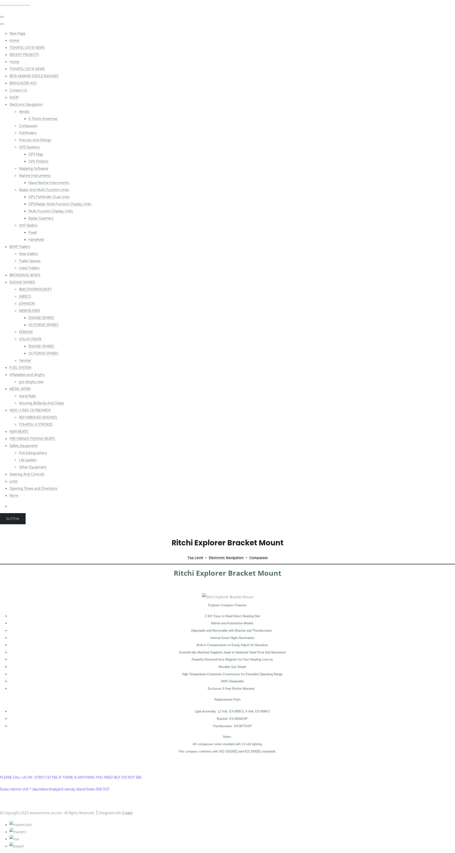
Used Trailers (29, 267)
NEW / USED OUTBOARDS (30, 410)
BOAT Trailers (19, 246)
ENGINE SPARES (22, 282)
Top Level (195, 557)
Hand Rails (27, 395)
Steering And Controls (26, 474)
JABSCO (25, 296)
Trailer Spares (30, 260)
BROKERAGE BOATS (24, 275)
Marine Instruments (34, 175)
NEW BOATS (18, 431)
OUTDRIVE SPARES (43, 324)
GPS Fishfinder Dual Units (48, 196)
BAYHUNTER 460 (22, 83)
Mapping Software (33, 168)
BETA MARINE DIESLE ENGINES (33, 75)
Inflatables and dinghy (27, 374)
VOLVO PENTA (30, 339)
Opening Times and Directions (33, 488)
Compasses (28, 125)
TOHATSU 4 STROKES (36, 424)
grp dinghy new (31, 381)
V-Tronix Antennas (42, 118)
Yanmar (25, 360)
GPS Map (35, 154)
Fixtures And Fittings (35, 139)
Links (13, 481)
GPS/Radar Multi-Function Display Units (59, 203)
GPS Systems (29, 147)
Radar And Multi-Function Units (44, 189)
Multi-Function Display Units (50, 211)
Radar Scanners (41, 218)
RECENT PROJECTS (24, 54)
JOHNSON (27, 303)
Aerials (24, 111)
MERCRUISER (29, 310)
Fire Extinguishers (33, 452)
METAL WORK (20, 388)
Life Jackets (27, 459)
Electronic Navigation (26, 104)
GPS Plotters (38, 161)
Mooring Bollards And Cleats (41, 403)
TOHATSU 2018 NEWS (27, 47)
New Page (17, 33)
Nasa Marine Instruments (48, 182)
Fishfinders (27, 132)
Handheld (36, 239)
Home (14, 40)
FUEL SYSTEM (20, 367)
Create (127, 812)
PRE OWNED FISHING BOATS (32, 438)
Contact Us (18, 90)
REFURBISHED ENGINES (38, 417)
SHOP (14, 97)
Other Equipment (32, 467)
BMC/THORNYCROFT (35, 289)
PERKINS (26, 331)
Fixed (32, 232)
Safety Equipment (23, 445)
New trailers (28, 253)
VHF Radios (28, 225)
